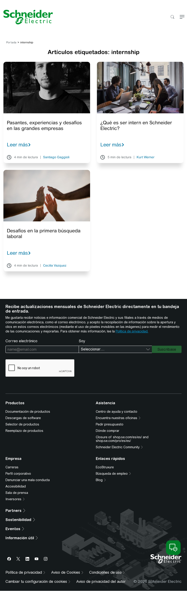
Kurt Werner (145, 157)
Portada (11, 42)
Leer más (17, 145)
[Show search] (172, 17)
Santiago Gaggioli (56, 157)
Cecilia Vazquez (54, 265)
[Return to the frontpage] (26, 17)
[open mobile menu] (182, 17)
